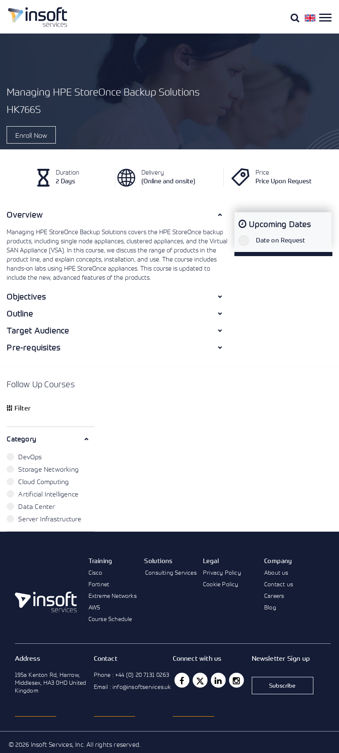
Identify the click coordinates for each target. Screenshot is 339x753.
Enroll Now (31, 135)
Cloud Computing (43, 481)
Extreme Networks (112, 596)
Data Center (36, 506)
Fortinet (99, 584)
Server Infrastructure (49, 519)
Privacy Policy (222, 572)
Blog (270, 607)
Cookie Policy (221, 584)
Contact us (278, 584)
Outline (20, 313)
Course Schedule (110, 619)
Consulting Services (171, 572)
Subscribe (282, 685)
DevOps (30, 457)
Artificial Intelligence (48, 494)
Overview (25, 214)
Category (21, 438)
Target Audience (38, 330)
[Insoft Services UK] (38, 17)
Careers (274, 596)
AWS (94, 607)
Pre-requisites (33, 347)
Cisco (95, 572)
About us (276, 572)
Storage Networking (48, 469)
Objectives (26, 296)
